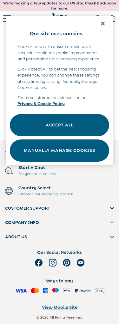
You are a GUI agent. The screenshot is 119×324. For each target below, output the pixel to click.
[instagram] (53, 263)
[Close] (103, 23)
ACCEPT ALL (59, 125)
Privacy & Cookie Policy (41, 103)
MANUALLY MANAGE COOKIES (59, 150)
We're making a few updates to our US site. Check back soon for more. (59, 6)
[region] (59, 90)
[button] (59, 208)
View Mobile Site (59, 307)
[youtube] (81, 263)
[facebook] (39, 263)
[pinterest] (67, 263)
